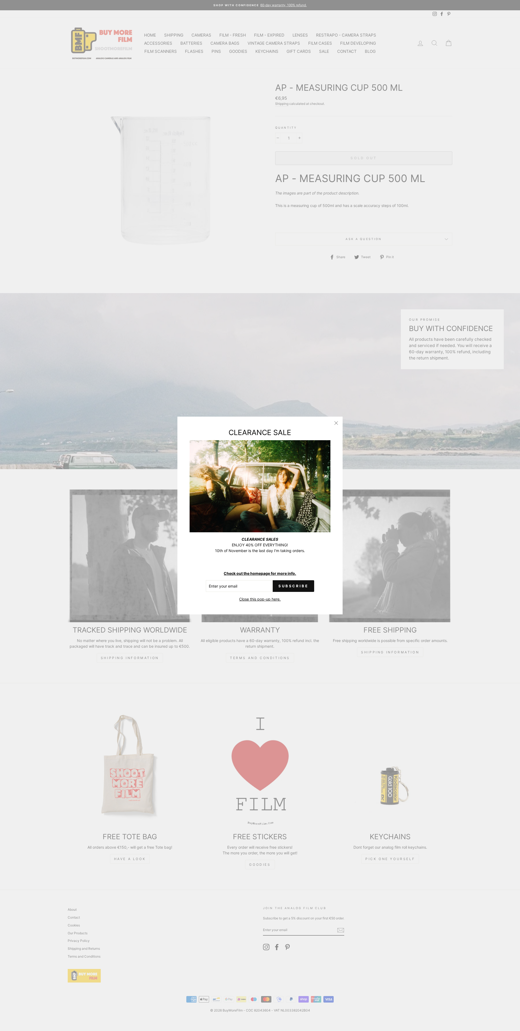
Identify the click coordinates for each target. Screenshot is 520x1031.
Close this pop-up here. (260, 599)
